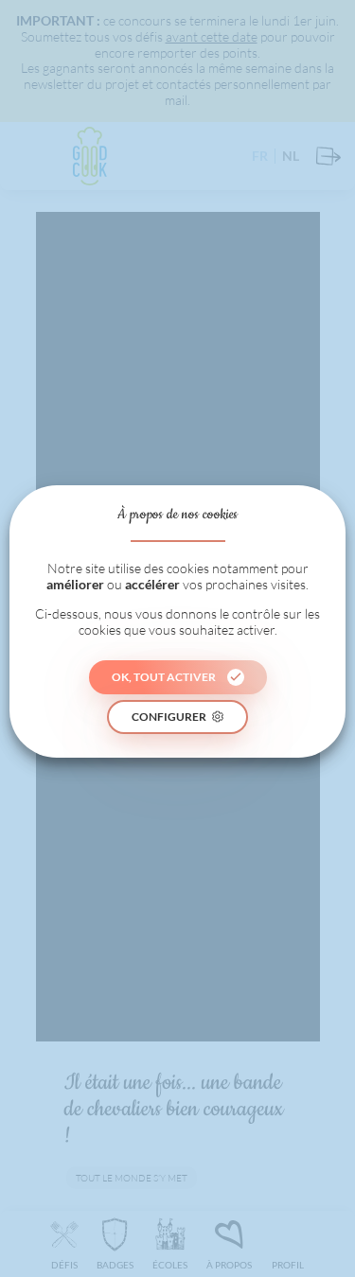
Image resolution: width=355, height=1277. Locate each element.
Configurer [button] (169, 716)
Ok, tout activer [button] (164, 677)
